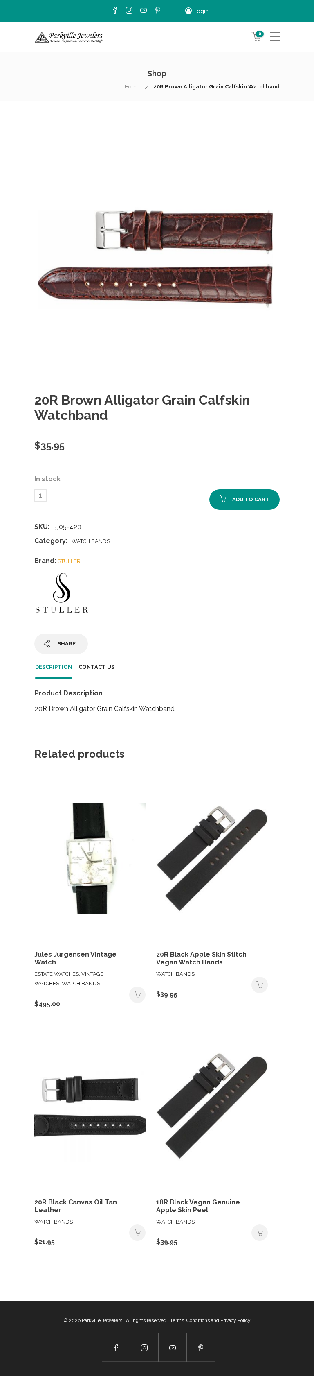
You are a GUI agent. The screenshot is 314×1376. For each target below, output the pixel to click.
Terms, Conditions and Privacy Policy (210, 1320)
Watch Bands (91, 541)
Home (132, 87)
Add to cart (250, 499)
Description (53, 667)
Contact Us (96, 667)
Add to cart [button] (137, 995)
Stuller (69, 561)
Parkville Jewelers (102, 1320)
